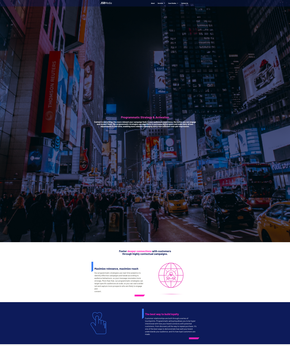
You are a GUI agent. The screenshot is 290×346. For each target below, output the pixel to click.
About (153, 3)
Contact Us (184, 3)
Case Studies (172, 3)
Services (160, 3)
